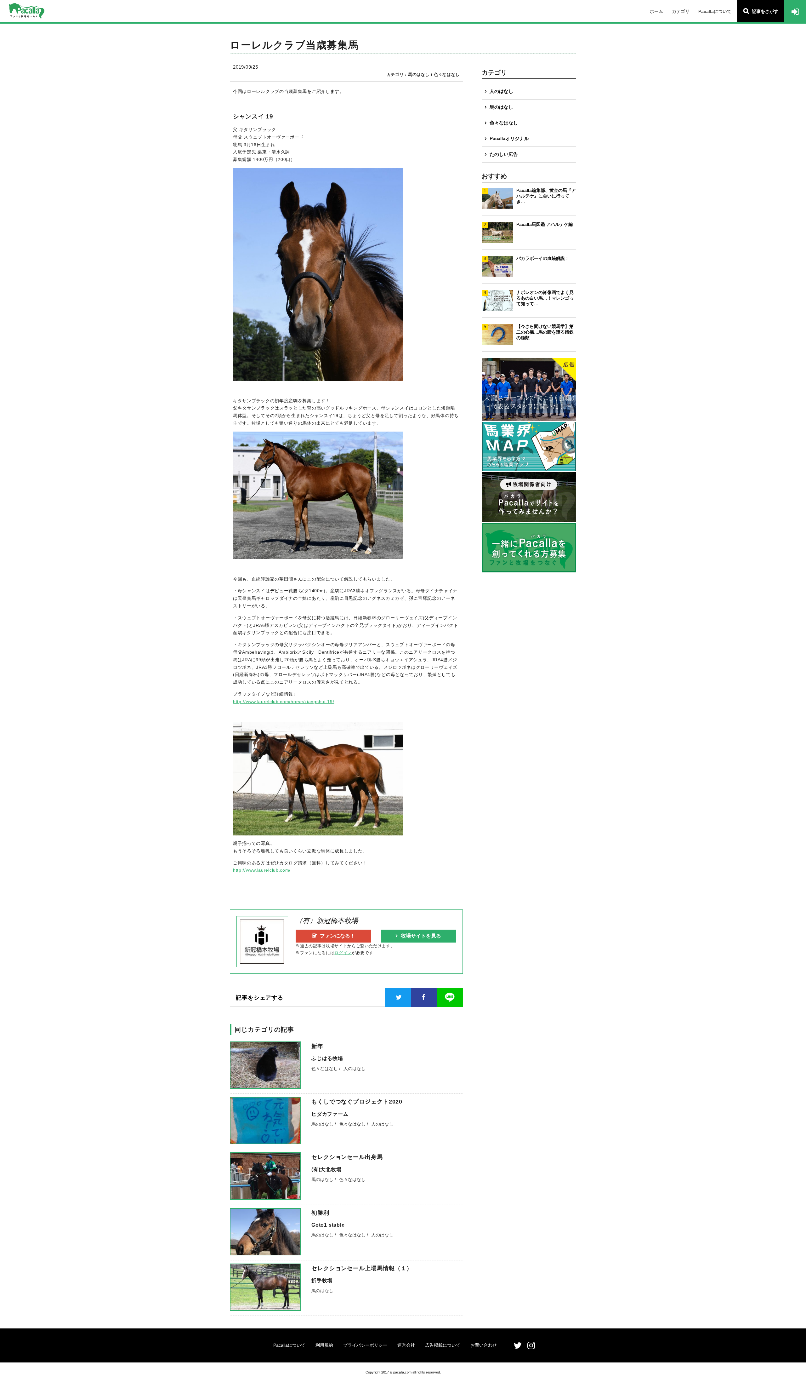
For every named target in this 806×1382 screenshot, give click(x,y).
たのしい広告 (504, 154)
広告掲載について (442, 1345)
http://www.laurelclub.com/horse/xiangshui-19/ (283, 701)
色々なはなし (504, 122)
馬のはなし (501, 107)
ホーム (656, 11)
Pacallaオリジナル (509, 138)
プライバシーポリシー (365, 1345)
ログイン (343, 952)
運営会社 (406, 1345)
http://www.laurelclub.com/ (262, 870)
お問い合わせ (483, 1345)
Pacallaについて (714, 11)
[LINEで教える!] (450, 997)
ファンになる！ (337, 935)
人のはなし (501, 91)
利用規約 (324, 1345)
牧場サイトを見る (421, 935)
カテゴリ (681, 11)
